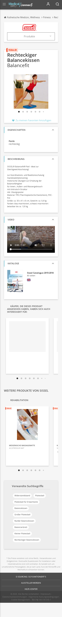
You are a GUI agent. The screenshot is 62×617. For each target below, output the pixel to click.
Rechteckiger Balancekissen (26, 540)
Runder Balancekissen (24, 521)
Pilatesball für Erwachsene (26, 502)
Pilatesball (39, 495)
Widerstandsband (22, 495)
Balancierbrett (20, 527)
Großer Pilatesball (22, 514)
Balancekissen (20, 508)
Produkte (29, 36)
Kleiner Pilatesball (22, 533)
